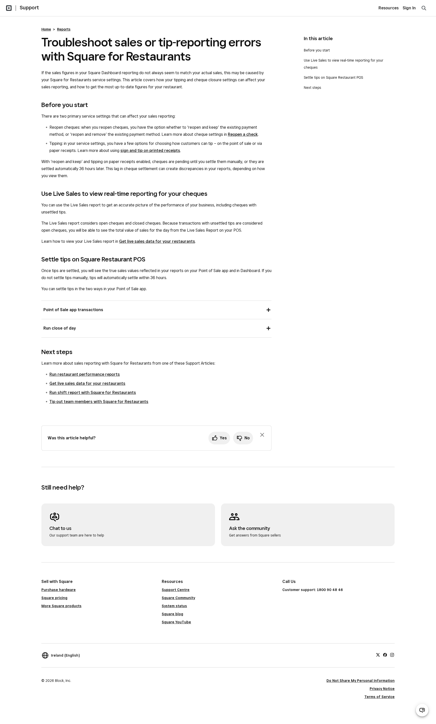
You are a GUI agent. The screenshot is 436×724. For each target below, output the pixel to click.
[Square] (9, 8)
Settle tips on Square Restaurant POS (333, 77)
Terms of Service (379, 697)
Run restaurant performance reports (84, 374)
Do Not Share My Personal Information (360, 681)
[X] (377, 655)
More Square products (61, 606)
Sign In (409, 8)
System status (174, 606)
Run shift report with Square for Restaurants (92, 392)
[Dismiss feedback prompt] (262, 435)
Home (46, 29)
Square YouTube (176, 622)
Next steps (312, 88)
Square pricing (54, 598)
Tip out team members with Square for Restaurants (98, 401)
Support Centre (175, 590)
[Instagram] (392, 655)
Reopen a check (243, 134)
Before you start (317, 50)
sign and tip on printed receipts (150, 150)
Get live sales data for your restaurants (157, 241)
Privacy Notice (382, 689)
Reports (63, 29)
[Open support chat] (422, 710)
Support (29, 8)
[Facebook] (385, 655)
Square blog (172, 614)
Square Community (178, 598)
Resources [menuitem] (388, 8)
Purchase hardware (58, 590)
